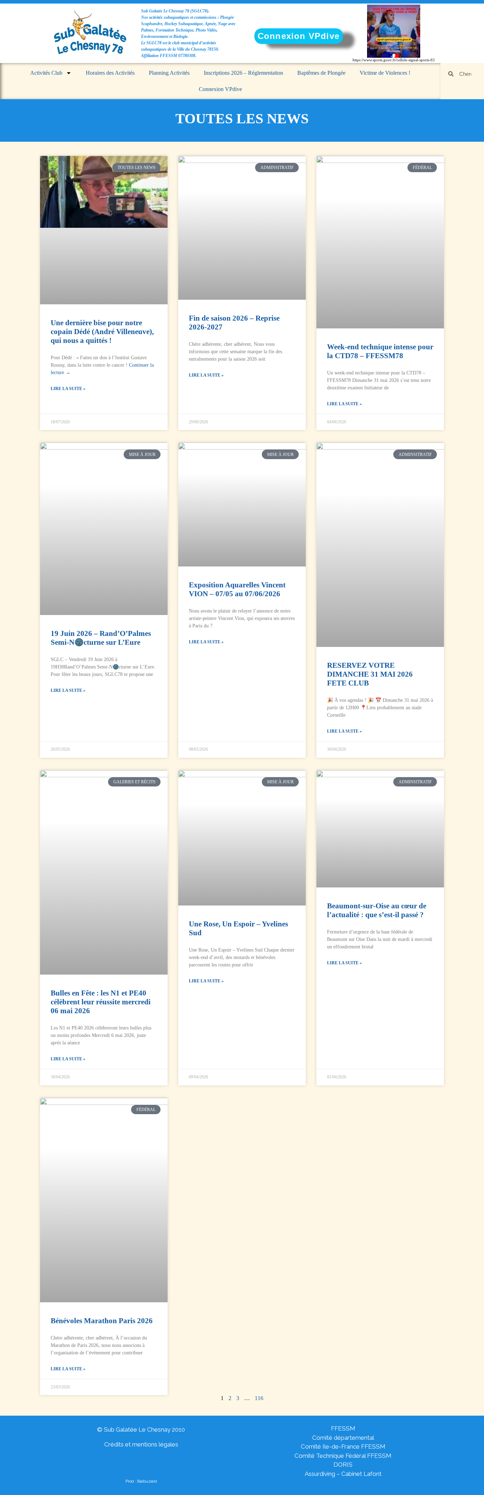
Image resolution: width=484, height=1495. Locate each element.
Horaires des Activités (110, 73)
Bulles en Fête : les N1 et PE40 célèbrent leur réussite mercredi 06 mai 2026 (101, 1002)
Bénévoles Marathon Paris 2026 (102, 1320)
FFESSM (343, 1428)
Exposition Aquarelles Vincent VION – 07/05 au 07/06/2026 (237, 589)
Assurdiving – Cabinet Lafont (343, 1473)
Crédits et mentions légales (141, 1444)
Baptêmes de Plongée (321, 73)
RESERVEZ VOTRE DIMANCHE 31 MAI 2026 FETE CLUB (370, 674)
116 (259, 1398)
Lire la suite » (68, 388)
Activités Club (46, 73)
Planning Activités (169, 73)
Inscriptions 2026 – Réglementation (243, 73)
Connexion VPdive (220, 89)
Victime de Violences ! (385, 73)
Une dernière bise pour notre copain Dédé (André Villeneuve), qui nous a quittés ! (102, 331)
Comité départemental (343, 1437)
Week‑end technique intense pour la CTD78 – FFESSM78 (380, 351)
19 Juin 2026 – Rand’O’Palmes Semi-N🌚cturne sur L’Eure (101, 638)
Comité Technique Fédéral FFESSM (343, 1455)
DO (338, 1464)
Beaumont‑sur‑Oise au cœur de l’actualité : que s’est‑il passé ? (376, 910)
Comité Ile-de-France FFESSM (343, 1446)
